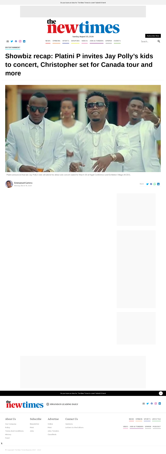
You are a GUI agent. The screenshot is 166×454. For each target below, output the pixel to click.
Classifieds (52, 434)
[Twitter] (12, 41)
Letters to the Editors (74, 427)
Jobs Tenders (53, 431)
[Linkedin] (24, 41)
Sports (65, 41)
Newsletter (34, 424)
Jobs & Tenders (96, 41)
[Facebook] (16, 41)
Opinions (56, 41)
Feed (7, 438)
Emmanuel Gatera (23, 183)
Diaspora (75, 41)
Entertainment (12, 47)
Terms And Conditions (14, 431)
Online (50, 424)
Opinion (139, 419)
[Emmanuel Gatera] (9, 187)
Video (125, 426)
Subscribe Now (153, 36)
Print (32, 427)
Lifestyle (156, 419)
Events (117, 41)
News (48, 41)
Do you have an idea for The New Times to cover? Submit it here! (83, 3)
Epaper (109, 41)
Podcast (157, 426)
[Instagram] (20, 41)
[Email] (7, 41)
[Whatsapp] (155, 184)
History (8, 434)
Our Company (10, 424)
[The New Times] (83, 33)
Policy (7, 427)
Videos (85, 41)
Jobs (32, 431)
